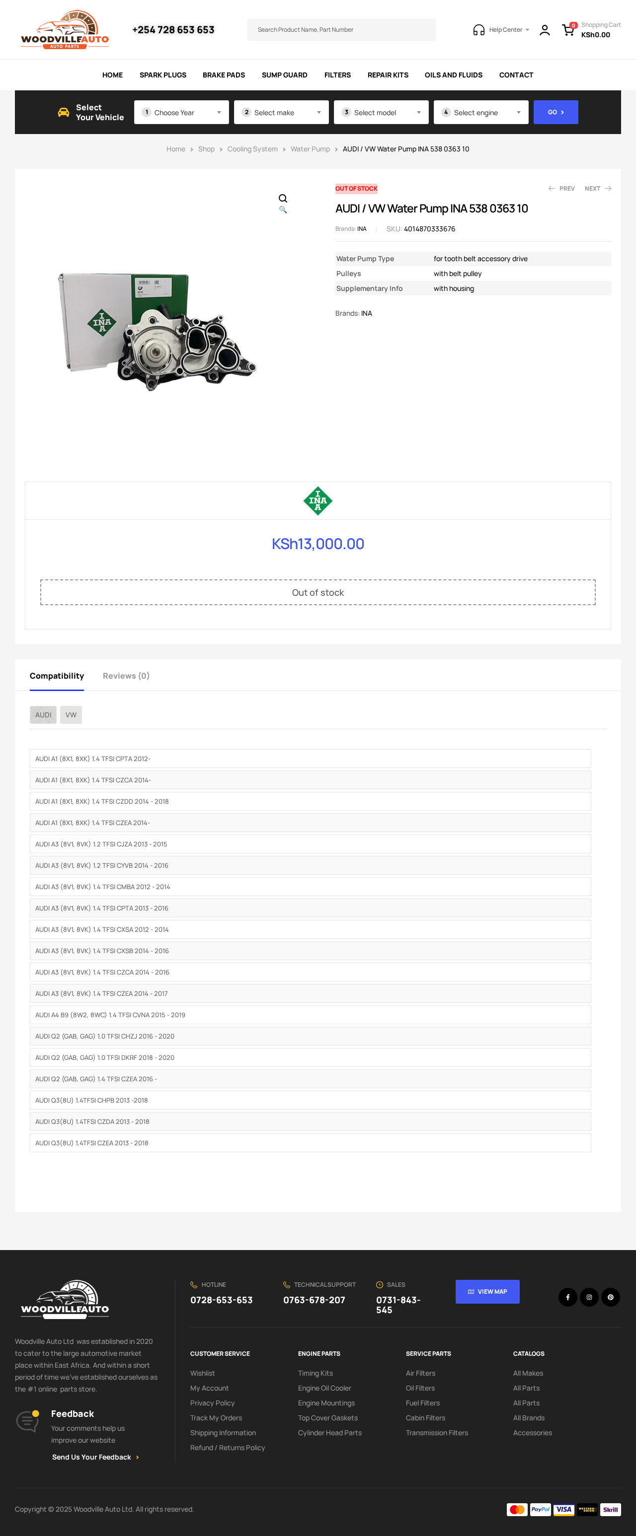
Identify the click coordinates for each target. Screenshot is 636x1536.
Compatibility (57, 675)
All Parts (526, 1388)
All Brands (529, 1417)
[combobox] (181, 112)
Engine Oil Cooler (324, 1388)
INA (362, 228)
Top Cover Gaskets (328, 1417)
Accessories (532, 1432)
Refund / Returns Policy (227, 1447)
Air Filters (420, 1373)
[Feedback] (27, 1421)
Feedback (72, 1413)
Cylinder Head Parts (330, 1432)
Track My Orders (216, 1417)
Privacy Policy (212, 1402)
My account (209, 1388)
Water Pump (310, 148)
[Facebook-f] (567, 1297)
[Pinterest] (610, 1297)
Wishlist (202, 1373)
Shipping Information (223, 1432)
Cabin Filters (425, 1417)
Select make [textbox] (274, 112)
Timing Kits (315, 1373)
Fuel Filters (423, 1402)
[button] (283, 204)
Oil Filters (420, 1388)
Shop (206, 148)
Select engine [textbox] (476, 112)
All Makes (528, 1373)
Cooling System (253, 148)
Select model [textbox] (375, 112)
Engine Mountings (326, 1402)
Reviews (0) (126, 675)
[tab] (65, 675)
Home (175, 148)
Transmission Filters (437, 1432)
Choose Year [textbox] (174, 112)
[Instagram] (589, 1297)
